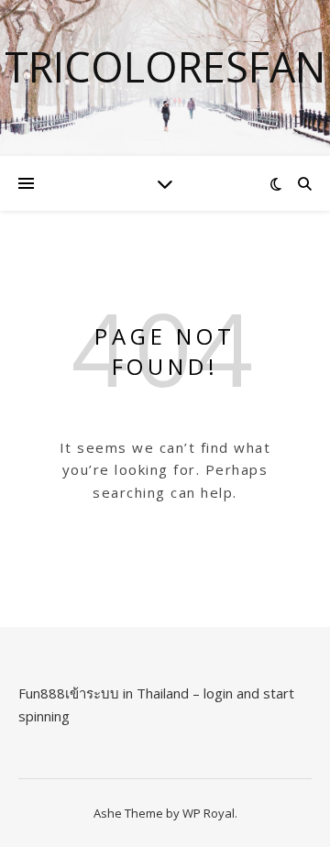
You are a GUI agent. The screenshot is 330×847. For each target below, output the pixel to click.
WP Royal (208, 813)
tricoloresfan (165, 66)
